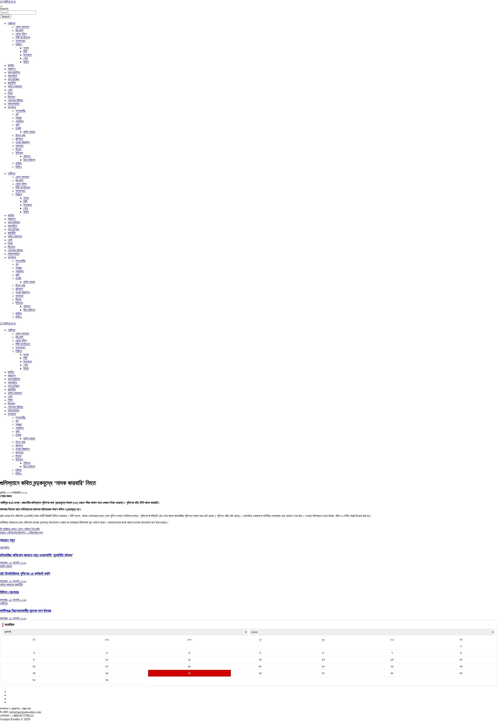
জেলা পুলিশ (21, 34)
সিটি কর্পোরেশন (23, 37)
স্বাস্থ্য (19, 118)
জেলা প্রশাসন (22, 27)
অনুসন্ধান (20, 41)
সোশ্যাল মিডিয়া (15, 100)
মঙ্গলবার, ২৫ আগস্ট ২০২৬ (13, 562)
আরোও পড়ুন (7, 540)
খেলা (10, 90)
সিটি (25, 51)
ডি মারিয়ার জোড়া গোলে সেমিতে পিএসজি (20, 529)
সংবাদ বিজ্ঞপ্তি (23, 142)
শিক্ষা (10, 93)
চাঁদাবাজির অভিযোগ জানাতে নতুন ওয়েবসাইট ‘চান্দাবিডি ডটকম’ (36, 555)
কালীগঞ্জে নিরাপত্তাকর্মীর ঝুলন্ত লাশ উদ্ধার (25, 611)
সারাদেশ (12, 69)
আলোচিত (12, 76)
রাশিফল (19, 139)
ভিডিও (19, 166)
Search (4, 8)
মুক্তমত (19, 146)
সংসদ (26, 48)
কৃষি (17, 125)
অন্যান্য (12, 107)
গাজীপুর (11, 23)
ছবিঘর (18, 163)
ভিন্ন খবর (20, 135)
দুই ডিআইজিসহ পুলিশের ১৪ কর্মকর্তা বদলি (25, 574)
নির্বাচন (19, 44)
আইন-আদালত (15, 86)
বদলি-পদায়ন (29, 132)
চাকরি (18, 128)
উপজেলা (27, 55)
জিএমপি (19, 30)
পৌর (25, 58)
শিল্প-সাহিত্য (29, 159)
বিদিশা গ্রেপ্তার (9, 592)
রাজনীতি (12, 83)
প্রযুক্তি (20, 121)
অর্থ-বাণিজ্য (13, 79)
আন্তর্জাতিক (14, 72)
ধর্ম (17, 114)
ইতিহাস (19, 152)
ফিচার (18, 149)
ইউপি (26, 62)
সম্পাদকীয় (20, 111)
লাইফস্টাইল (13, 104)
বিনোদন (11, 97)
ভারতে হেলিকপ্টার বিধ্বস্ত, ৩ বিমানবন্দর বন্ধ (21, 532)
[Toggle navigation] (1, 6)
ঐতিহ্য (26, 156)
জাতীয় (11, 65)
